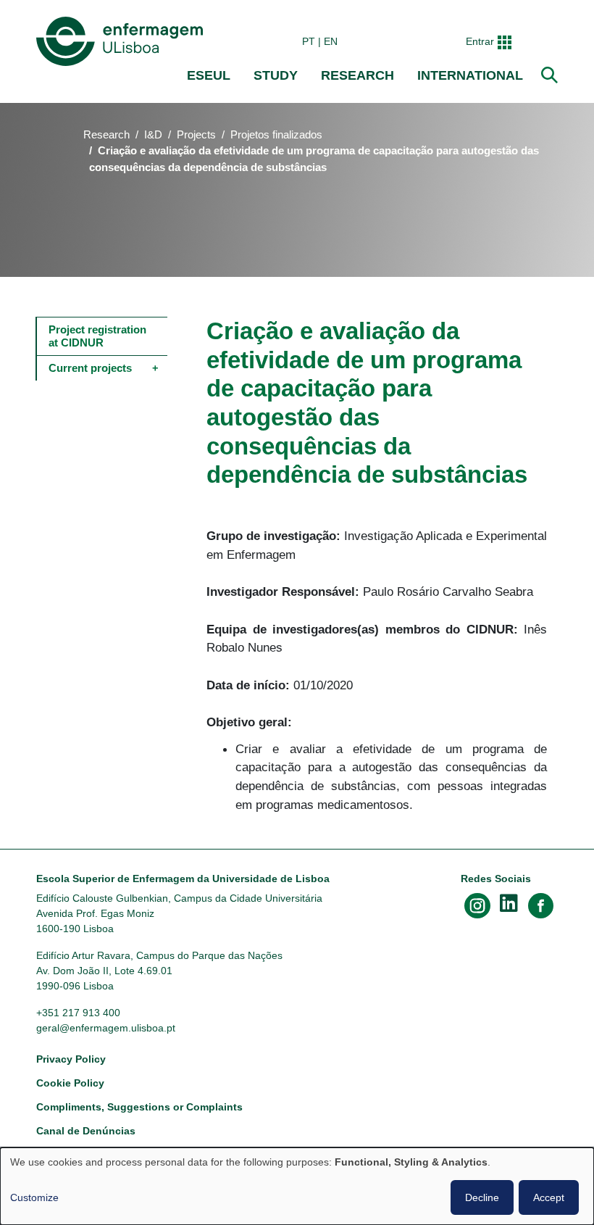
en (331, 41)
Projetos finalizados (276, 135)
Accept (548, 1197)
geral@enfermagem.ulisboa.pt (105, 1028)
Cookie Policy (70, 1083)
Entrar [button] (480, 41)
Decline (482, 1197)
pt (308, 41)
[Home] (122, 41)
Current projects (90, 368)
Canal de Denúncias (85, 1131)
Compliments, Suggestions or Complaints (139, 1107)
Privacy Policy (71, 1059)
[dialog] (297, 1186)
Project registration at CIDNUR (99, 336)
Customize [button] (34, 1197)
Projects (196, 135)
